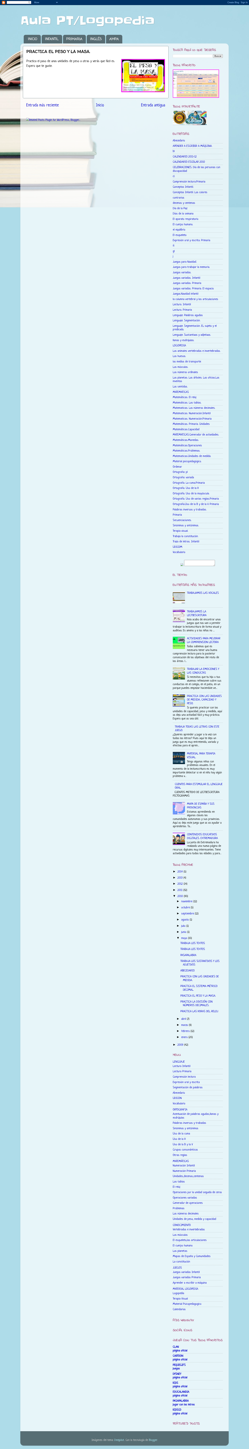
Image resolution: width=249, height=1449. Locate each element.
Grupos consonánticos (185, 1149)
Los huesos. (179, 356)
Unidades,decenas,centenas (188, 1176)
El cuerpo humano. (183, 224)
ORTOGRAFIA (180, 1109)
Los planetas (180, 1251)
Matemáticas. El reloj (184, 397)
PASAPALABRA (188, 955)
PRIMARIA (74, 39)
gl (174, 251)
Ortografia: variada (183, 477)
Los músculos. (180, 367)
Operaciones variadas (185, 1197)
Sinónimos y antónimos (185, 1128)
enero (185, 1037)
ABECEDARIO (187, 970)
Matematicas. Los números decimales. (194, 408)
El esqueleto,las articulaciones (190, 1240)
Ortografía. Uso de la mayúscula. (191, 493)
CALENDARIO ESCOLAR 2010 (189, 162)
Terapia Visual (180, 1298)
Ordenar (177, 466)
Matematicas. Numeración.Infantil (192, 413)
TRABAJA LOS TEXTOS (192, 943)
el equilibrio (179, 229)
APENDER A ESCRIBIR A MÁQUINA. (192, 146)
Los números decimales (186, 1213)
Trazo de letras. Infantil (186, 541)
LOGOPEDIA (179, 345)
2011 (180, 890)
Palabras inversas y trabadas (189, 1123)
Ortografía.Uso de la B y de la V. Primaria (196, 504)
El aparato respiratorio (185, 219)
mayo (184, 938)
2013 (180, 877)
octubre (186, 907)
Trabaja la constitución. (185, 536)
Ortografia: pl (180, 472)
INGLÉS (96, 39)
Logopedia (178, 1293)
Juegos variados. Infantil (186, 278)
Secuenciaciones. (182, 520)
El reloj (176, 1187)
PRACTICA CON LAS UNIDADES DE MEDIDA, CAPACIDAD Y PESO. (204, 700)
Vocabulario (179, 552)
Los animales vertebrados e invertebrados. (197, 351)
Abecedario (179, 140)
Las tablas (179, 1181)
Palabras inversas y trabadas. (190, 509)
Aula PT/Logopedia (87, 20)
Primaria (177, 514)
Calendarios (179, 1309)
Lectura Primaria (182, 1071)
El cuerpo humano (183, 1245)
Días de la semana (183, 213)
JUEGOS (177, 1267)
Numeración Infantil (184, 1165)
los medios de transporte (187, 361)
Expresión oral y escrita (186, 1082)
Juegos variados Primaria (187, 1277)
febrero (186, 1031)
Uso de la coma (181, 1133)
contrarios (178, 197)
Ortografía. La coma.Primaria (189, 483)
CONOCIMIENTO (182, 1225)
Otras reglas (180, 1155)
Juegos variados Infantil (186, 1272)
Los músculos (180, 1235)
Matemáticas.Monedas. (186, 440)
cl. (174, 176)
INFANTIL (52, 39)
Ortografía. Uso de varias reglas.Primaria (196, 498)
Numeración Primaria (184, 1171)
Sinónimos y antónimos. (186, 525)
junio (184, 932)
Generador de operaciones (188, 1203)
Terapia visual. (180, 531)
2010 (181, 896)
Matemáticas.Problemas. (186, 450)
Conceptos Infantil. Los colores (190, 192)
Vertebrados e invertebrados (189, 1229)
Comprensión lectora (184, 1076)
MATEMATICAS (181, 392)
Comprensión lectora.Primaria (189, 181)
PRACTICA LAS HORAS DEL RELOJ (199, 1011)
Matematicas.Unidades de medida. (192, 456)
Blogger (153, 1440)
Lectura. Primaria (182, 310)
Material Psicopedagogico (187, 1304)
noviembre (187, 901)
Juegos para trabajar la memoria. (191, 267)
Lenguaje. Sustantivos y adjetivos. (192, 335)
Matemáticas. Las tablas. (187, 402)
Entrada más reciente (42, 105)
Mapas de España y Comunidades (192, 1256)
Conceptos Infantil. (183, 187)
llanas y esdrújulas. (183, 340)
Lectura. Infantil (182, 304)
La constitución (181, 1261)
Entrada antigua (153, 105)
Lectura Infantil (181, 1066)
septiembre (188, 913)
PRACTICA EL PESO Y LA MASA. (198, 995)
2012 (181, 884)
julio (183, 926)
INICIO (32, 39)
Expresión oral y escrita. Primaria (191, 240)
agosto (185, 919)
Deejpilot (119, 1440)
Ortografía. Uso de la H (186, 488)
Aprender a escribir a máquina (190, 1282)
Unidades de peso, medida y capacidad (194, 1219)
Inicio (100, 105)
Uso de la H (179, 1139)
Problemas (178, 1208)
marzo (185, 1025)
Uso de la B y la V (183, 1144)
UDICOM (177, 547)
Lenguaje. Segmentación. (186, 320)
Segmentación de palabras (188, 1087)
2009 (181, 1044)
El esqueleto (179, 235)
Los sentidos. (180, 386)
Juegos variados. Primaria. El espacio (193, 288)
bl (174, 151)
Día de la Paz (180, 208)
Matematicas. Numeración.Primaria (192, 418)
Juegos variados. (182, 272)
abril (184, 1019)
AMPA (114, 39)
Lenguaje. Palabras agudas (188, 315)
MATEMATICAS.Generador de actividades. (196, 434)
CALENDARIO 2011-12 (185, 156)
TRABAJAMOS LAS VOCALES (203, 593)
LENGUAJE (179, 1061)
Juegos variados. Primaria (187, 283)
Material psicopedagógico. (187, 461)
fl (173, 245)
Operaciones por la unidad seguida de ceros (197, 1192)
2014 (181, 871)
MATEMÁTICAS (181, 1161)
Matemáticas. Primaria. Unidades (191, 424)
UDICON (177, 1098)
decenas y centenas (184, 203)
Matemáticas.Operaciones (187, 445)
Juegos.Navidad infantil (185, 293)
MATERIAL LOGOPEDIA (185, 1289)
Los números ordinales (185, 372)
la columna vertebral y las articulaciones (195, 299)
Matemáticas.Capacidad (186, 429)
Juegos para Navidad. (185, 261)
